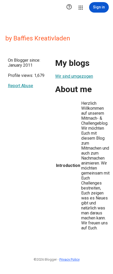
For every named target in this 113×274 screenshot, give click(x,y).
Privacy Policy (69, 259)
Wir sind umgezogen (74, 76)
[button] (69, 7)
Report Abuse (20, 85)
